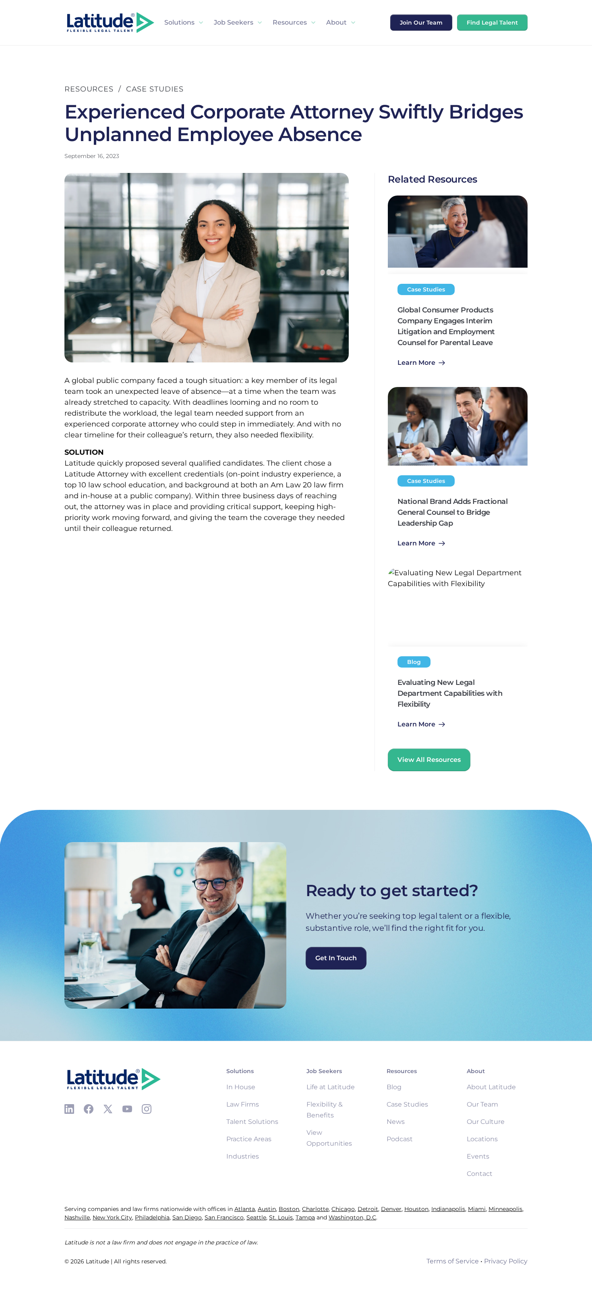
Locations (482, 1139)
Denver (391, 1209)
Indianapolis (448, 1209)
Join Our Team (421, 22)
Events (478, 1156)
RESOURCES (89, 89)
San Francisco (224, 1217)
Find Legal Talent (492, 22)
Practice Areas (248, 1139)
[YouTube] (127, 1109)
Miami (477, 1209)
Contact (480, 1174)
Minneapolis (505, 1209)
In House (240, 1087)
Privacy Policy (506, 1261)
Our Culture (486, 1122)
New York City (112, 1217)
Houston (416, 1209)
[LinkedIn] (69, 1109)
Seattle (256, 1217)
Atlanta (244, 1209)
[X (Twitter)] (108, 1109)
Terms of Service (452, 1261)
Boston (289, 1209)
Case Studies (407, 1104)
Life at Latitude (330, 1087)
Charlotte (315, 1209)
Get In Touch (336, 958)
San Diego (187, 1217)
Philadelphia (152, 1217)
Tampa (305, 1217)
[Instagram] (146, 1109)
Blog (394, 1087)
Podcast (400, 1139)
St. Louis (281, 1217)
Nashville (77, 1217)
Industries (242, 1156)
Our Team (482, 1104)
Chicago (343, 1209)
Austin (267, 1209)
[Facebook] (88, 1109)
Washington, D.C (352, 1217)
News (396, 1122)
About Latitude (491, 1087)
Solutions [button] (179, 22)
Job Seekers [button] (233, 22)
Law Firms (242, 1104)
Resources (290, 22)
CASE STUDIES (155, 89)
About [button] (336, 22)
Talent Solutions (252, 1122)
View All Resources (429, 760)
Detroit (368, 1209)
